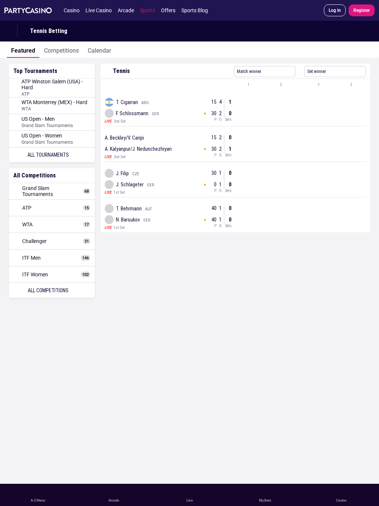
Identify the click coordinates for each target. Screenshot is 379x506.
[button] (235, 85)
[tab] (23, 49)
